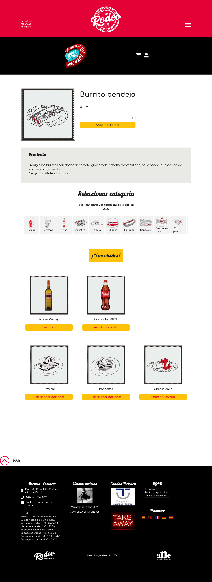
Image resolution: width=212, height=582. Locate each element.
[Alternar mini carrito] (138, 55)
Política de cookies (155, 496)
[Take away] (123, 521)
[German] (164, 517)
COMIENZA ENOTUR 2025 (84, 512)
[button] (163, 397)
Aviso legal (151, 489)
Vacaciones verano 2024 (84, 507)
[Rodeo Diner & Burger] (106, 19)
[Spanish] (170, 517)
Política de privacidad (157, 492)
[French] (157, 517)
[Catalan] (143, 517)
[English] (150, 517)
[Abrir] (188, 25)
